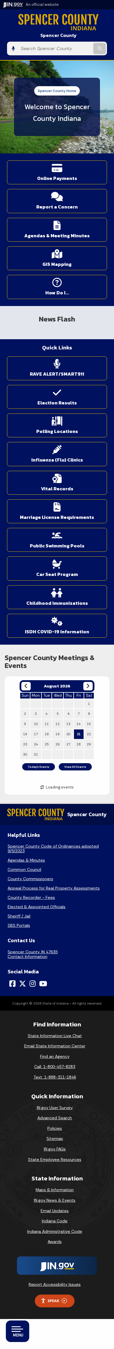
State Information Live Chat (55, 1035)
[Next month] (87, 686)
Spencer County (58, 35)
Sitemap (54, 1138)
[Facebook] (12, 983)
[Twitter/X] (22, 983)
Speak (53, 1300)
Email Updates (55, 1210)
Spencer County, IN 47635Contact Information (33, 954)
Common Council (24, 869)
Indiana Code (55, 1221)
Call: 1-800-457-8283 (54, 1066)
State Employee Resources (54, 1159)
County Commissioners (30, 878)
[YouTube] (43, 983)
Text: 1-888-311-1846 (55, 1077)
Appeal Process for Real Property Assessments (54, 888)
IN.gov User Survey (55, 1107)
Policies (54, 1128)
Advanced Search (54, 1117)
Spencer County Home (57, 91)
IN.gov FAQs (55, 1149)
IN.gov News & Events (54, 1200)
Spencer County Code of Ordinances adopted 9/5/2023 (53, 848)
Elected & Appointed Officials (36, 906)
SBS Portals (19, 925)
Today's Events (38, 767)
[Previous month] (25, 686)
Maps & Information (55, 1189)
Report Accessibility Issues (55, 1284)
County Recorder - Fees (31, 897)
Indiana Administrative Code (54, 1231)
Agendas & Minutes (26, 860)
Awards (55, 1241)
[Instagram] (33, 983)
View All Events (75, 767)
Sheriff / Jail (19, 916)
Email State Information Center (54, 1046)
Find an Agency (55, 1056)
